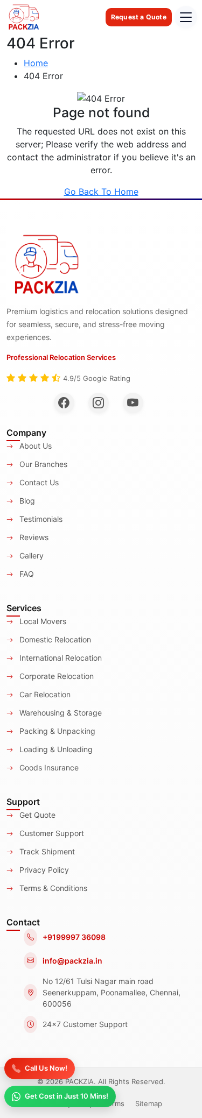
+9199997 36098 (74, 937)
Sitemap (148, 1103)
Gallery (30, 555)
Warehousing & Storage (59, 712)
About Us (34, 445)
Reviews (32, 537)
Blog (26, 500)
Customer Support (50, 833)
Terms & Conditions (52, 888)
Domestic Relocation (54, 639)
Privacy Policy (43, 869)
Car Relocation (44, 694)
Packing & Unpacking (56, 730)
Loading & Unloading (55, 749)
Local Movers (41, 621)
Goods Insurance (48, 767)
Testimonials (39, 518)
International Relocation (59, 657)
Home (36, 63)
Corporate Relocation (55, 676)
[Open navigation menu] (186, 17)
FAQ (25, 573)
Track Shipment (46, 851)
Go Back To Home (101, 191)
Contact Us (38, 482)
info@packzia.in (72, 960)
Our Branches (42, 464)
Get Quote (36, 814)
